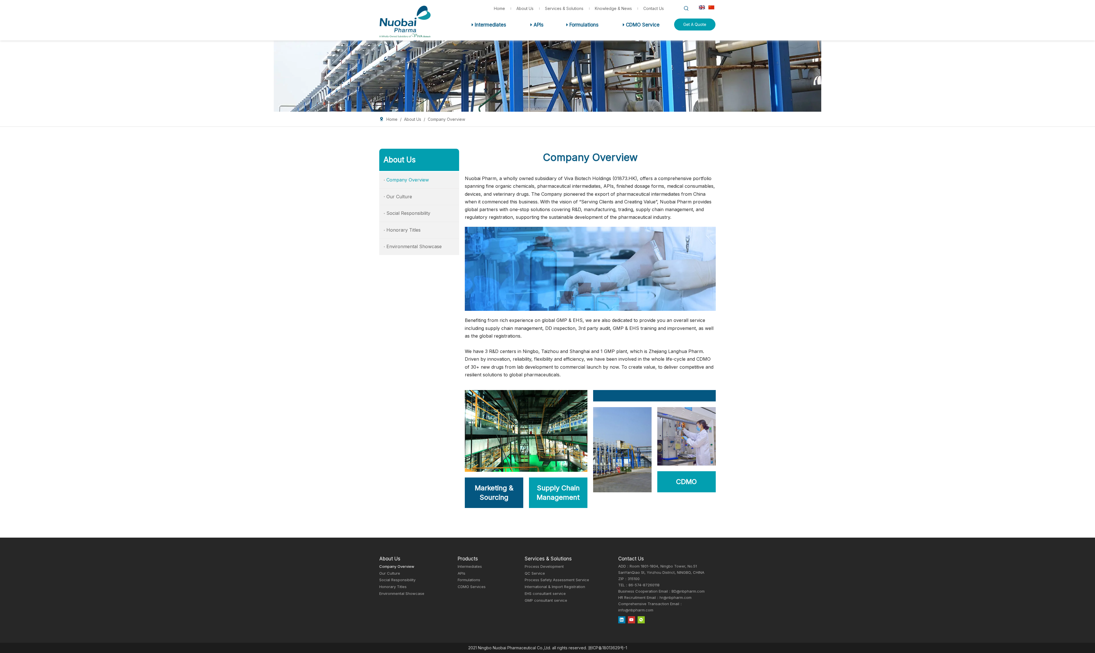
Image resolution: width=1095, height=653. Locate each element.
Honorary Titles (403, 230)
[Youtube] (631, 620)
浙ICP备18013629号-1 (607, 647)
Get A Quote (694, 24)
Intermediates (489, 25)
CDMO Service (641, 25)
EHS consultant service (545, 593)
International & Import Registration (555, 586)
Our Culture (399, 196)
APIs (537, 25)
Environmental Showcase (414, 246)
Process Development (544, 566)
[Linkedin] (621, 620)
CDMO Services (472, 586)
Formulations (582, 25)
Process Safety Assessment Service (557, 580)
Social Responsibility (408, 213)
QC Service (535, 573)
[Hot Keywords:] (686, 8)
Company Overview (407, 180)
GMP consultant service (546, 600)
